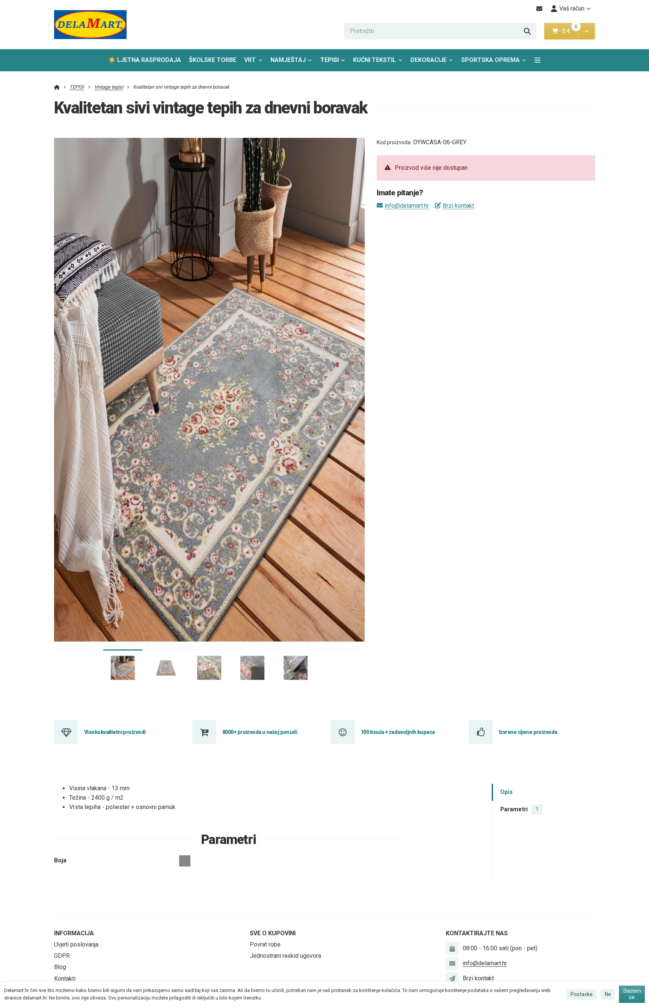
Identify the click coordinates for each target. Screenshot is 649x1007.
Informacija (74, 933)
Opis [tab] (506, 792)
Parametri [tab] (519, 809)
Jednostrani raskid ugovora (285, 955)
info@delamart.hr (407, 205)
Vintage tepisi (108, 87)
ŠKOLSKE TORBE (212, 59)
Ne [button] (608, 994)
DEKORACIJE (429, 59)
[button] (586, 31)
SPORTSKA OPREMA (490, 59)
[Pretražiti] (527, 31)
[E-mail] (539, 8)
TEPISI (329, 59)
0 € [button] (569, 31)
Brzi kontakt (458, 205)
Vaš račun (571, 8)
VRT (250, 59)
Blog (60, 967)
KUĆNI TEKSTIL (374, 59)
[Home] (90, 24)
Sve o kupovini (273, 933)
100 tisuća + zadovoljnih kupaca (398, 732)
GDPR (62, 955)
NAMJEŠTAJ (288, 59)
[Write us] (452, 978)
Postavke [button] (582, 994)
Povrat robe (265, 944)
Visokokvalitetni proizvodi (114, 732)
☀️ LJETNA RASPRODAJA (144, 59)
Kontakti (64, 978)
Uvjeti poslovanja (76, 944)
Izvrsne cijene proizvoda (528, 732)
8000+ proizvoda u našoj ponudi (259, 732)
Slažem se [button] (632, 994)
